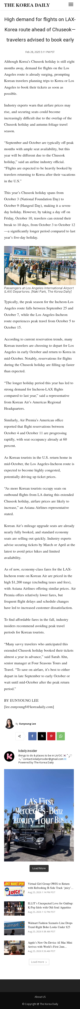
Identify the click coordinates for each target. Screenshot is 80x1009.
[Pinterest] (51, 736)
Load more (37, 962)
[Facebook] (32, 736)
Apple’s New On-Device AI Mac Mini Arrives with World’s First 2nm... (50, 945)
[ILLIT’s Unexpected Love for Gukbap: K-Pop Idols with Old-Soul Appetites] (14, 908)
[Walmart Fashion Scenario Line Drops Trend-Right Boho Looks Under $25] (14, 928)
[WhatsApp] (61, 736)
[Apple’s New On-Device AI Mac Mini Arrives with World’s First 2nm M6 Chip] (14, 948)
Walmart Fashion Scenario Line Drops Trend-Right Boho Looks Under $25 (50, 925)
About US (40, 997)
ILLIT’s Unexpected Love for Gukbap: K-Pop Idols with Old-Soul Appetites (50, 905)
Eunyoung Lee (27, 723)
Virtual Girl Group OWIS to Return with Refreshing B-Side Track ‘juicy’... (50, 886)
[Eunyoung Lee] (10, 724)
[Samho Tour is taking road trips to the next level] (39, 815)
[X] (42, 736)
